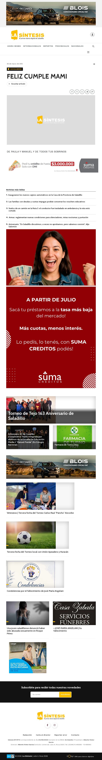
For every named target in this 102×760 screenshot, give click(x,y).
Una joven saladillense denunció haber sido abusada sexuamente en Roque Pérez (26, 631)
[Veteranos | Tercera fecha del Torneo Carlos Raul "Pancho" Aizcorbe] (40, 496)
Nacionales (77, 46)
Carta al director (43, 735)
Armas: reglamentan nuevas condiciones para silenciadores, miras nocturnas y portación (48, 217)
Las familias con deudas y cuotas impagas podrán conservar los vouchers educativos (47, 201)
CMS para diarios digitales (84, 756)
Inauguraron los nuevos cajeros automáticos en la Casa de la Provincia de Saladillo (45, 195)
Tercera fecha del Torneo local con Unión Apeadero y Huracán (37, 551)
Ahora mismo (14, 46)
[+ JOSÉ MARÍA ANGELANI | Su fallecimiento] (74, 613)
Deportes (48, 46)
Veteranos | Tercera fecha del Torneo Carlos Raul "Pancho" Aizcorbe (40, 513)
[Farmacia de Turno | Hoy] (74, 437)
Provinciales (62, 46)
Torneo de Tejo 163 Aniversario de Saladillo (41, 415)
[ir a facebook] (47, 725)
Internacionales (32, 46)
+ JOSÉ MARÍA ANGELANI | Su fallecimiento (67, 629)
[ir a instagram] (54, 725)
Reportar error (60, 735)
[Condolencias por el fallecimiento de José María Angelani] (35, 574)
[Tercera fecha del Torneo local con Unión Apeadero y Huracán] (37, 535)
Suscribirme (65, 694)
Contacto (75, 735)
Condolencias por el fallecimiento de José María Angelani (35, 591)
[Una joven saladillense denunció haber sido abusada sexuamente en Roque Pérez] (27, 613)
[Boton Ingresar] (92, 35)
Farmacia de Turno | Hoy (66, 444)
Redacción (27, 735)
